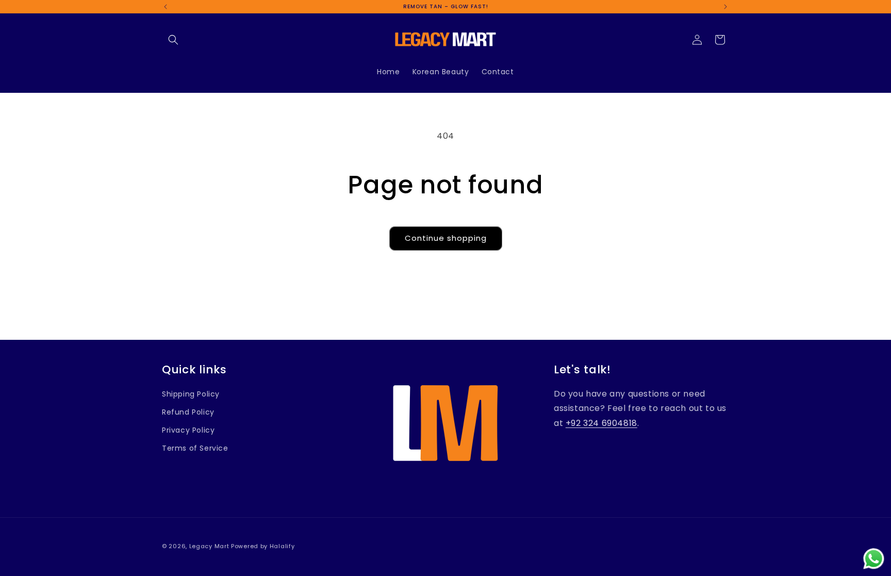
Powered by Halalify (262, 546)
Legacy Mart (209, 546)
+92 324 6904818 (601, 423)
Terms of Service (195, 448)
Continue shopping (446, 238)
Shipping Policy (191, 394)
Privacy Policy (188, 430)
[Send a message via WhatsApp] (874, 559)
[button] (173, 39)
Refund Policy (188, 412)
